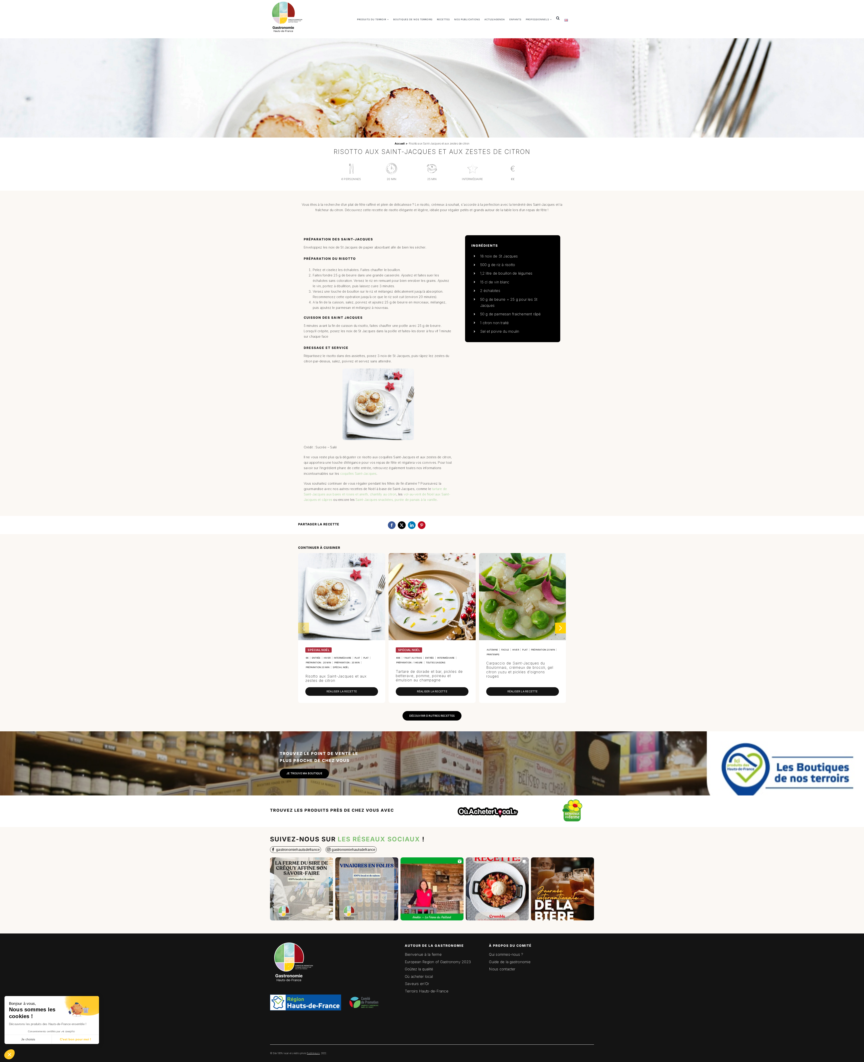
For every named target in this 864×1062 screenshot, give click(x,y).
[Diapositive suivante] (560, 628)
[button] (9, 1054)
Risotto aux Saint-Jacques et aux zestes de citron (336, 678)
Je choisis (28, 1039)
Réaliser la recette (341, 691)
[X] (402, 525)
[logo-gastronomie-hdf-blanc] (292, 941)
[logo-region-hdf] (305, 968)
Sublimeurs (313, 1053)
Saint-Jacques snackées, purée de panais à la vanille (396, 500)
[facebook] (295, 849)
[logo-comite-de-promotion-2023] (364, 993)
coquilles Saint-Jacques (358, 473)
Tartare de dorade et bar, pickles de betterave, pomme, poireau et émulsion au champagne (429, 675)
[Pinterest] (422, 525)
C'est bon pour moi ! (75, 1039)
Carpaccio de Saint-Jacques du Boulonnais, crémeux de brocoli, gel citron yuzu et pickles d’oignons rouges (519, 669)
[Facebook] (392, 525)
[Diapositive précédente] (303, 628)
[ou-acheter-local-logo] (488, 802)
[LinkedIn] (412, 525)
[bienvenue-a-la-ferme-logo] (572, 800)
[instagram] (351, 849)
